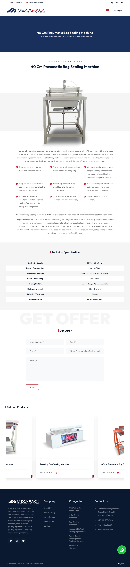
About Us (47, 508)
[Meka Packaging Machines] (22, 503)
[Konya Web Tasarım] (121, 563)
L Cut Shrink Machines (74, 516)
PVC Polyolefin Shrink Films (75, 509)
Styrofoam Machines (73, 546)
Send (32, 387)
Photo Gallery (49, 512)
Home (40, 36)
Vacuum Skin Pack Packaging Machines (77, 530)
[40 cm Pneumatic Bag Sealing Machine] (65, 112)
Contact (47, 526)
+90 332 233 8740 (105, 520)
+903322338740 (16, 3)
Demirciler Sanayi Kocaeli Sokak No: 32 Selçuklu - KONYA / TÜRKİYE (108, 512)
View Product (47, 473)
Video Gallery (49, 517)
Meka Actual (49, 521)
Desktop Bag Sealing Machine (54, 464)
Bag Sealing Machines (53, 36)
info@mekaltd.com (36, 3)
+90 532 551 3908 (105, 525)
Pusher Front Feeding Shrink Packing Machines (76, 538)
